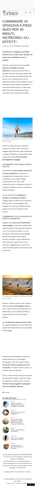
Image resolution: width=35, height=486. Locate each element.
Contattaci (28, 471)
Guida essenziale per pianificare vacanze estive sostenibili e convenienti (18, 405)
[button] (26, 12)
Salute (7, 392)
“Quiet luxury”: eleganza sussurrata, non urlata (17, 438)
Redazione (25, 483)
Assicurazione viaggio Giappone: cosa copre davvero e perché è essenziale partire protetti (17, 422)
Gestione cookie (31, 484)
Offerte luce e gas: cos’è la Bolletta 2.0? (18, 413)
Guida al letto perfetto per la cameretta (18, 430)
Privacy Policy (11, 483)
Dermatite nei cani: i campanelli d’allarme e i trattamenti (17, 447)
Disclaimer (18, 483)
